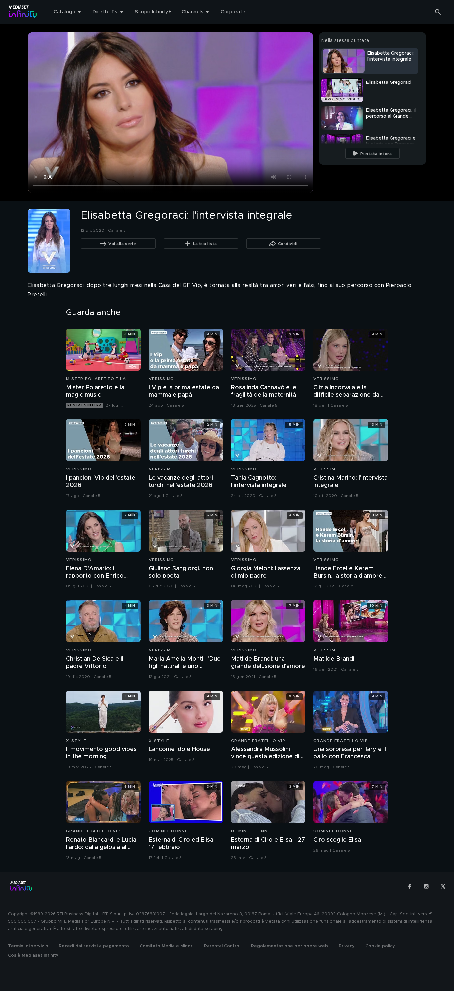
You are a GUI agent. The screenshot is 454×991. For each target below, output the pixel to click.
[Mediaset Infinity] (23, 12)
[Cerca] (438, 12)
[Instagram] (426, 886)
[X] (443, 886)
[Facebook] (410, 886)
